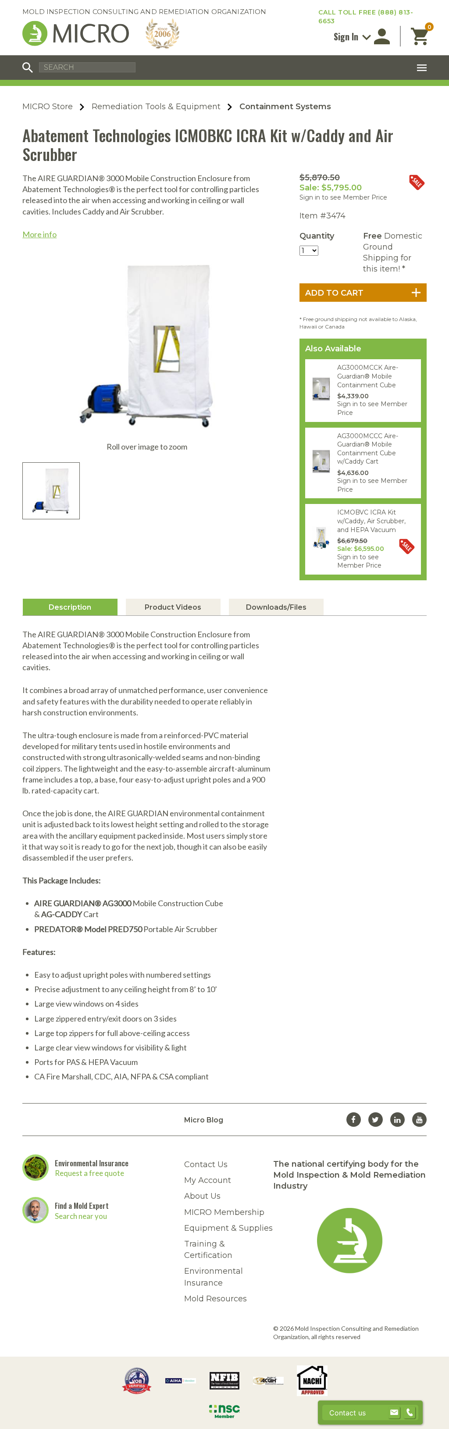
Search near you (81, 1216)
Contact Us (206, 1164)
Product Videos (173, 607)
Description (70, 607)
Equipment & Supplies (228, 1228)
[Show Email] (394, 1413)
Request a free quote (89, 1173)
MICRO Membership (224, 1212)
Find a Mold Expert (82, 1205)
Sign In (347, 36)
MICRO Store (47, 106)
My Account (207, 1180)
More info (39, 234)
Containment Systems (285, 106)
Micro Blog (203, 1119)
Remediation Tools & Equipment (156, 106)
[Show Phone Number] (409, 1413)
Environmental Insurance (91, 1162)
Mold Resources (215, 1299)
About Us (202, 1196)
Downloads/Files (276, 607)
